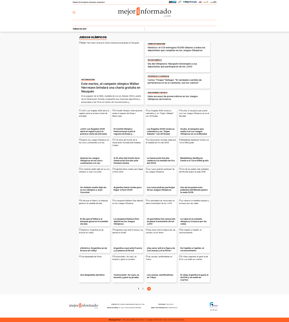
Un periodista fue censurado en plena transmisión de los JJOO (161, 221)
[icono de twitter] (205, 12)
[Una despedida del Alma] (94, 264)
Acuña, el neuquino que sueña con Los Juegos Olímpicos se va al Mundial (193, 131)
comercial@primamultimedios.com (127, 304)
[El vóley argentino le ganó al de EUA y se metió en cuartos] (194, 264)
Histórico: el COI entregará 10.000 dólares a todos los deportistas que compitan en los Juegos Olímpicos (176, 49)
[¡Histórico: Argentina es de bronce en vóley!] (94, 237)
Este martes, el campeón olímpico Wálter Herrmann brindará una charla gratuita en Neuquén (110, 87)
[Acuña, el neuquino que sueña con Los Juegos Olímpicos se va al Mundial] (194, 118)
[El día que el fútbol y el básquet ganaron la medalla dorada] (94, 208)
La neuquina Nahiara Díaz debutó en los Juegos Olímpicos (126, 221)
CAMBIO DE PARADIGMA (156, 43)
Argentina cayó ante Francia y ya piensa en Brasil (128, 249)
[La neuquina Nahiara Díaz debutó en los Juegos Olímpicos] (127, 208)
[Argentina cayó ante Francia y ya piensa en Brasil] (127, 237)
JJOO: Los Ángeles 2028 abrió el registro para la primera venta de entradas (93, 131)
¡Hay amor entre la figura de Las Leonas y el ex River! (161, 249)
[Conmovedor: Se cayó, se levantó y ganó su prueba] (127, 264)
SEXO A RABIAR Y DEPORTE (157, 92)
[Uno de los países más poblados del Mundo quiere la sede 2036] (194, 176)
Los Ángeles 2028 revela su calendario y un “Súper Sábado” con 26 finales (161, 131)
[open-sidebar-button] (74, 12)
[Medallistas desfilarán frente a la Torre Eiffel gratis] (194, 147)
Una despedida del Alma (92, 275)
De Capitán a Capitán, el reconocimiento (192, 249)
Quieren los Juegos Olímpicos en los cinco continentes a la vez (91, 160)
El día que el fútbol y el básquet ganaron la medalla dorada (94, 221)
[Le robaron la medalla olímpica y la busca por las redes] (194, 208)
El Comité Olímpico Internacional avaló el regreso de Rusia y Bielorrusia (124, 133)
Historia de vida (88, 79)
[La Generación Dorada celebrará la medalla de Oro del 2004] (161, 147)
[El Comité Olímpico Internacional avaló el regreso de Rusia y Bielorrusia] (127, 118)
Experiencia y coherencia (158, 76)
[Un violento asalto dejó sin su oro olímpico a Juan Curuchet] (94, 176)
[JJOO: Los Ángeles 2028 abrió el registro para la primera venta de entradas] (94, 118)
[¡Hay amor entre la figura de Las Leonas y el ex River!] (161, 237)
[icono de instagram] (210, 12)
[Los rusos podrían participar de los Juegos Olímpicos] (161, 176)
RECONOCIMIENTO (155, 60)
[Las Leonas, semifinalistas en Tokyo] (161, 264)
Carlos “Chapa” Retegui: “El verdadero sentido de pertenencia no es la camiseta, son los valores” (175, 81)
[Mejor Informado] (144, 12)
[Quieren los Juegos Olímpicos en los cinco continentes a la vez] (94, 147)
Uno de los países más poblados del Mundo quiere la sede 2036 (194, 189)
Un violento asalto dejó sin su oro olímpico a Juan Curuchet (93, 189)
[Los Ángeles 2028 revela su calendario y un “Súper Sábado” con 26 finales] (161, 118)
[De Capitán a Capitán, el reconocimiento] (194, 237)
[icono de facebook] (200, 12)
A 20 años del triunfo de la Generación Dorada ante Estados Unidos (127, 160)
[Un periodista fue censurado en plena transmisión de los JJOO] (161, 208)
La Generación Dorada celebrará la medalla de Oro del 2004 (161, 160)
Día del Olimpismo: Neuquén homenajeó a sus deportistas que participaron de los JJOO (172, 65)
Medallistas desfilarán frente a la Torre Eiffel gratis (194, 159)
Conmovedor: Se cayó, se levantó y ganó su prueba (126, 276)
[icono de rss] (215, 12)
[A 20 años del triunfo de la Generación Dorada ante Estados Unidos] (127, 147)
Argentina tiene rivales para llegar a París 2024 (128, 188)
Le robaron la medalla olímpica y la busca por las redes (193, 221)
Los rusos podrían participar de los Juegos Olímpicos (161, 188)
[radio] (172, 2)
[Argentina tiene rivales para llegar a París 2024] (127, 176)
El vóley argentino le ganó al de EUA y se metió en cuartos (194, 277)
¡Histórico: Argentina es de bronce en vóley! (93, 249)
